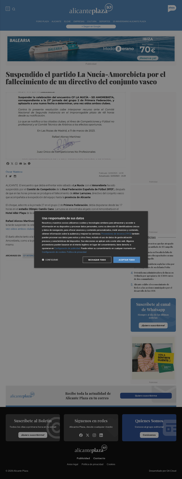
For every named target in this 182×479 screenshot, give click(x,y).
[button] (50, 259)
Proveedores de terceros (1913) (116, 233)
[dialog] (91, 239)
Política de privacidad (76, 252)
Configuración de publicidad (67, 248)
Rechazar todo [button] (97, 259)
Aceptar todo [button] (127, 259)
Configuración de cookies (54, 252)
